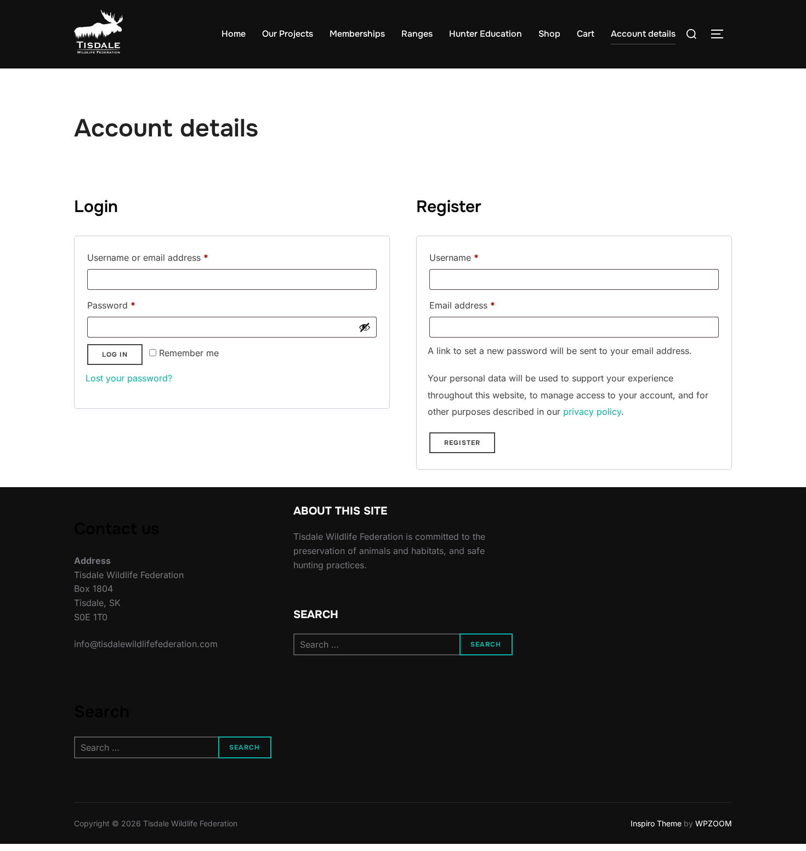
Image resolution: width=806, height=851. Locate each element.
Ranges (417, 33)
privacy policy (592, 411)
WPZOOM (713, 823)
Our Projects (287, 33)
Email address (480, 305)
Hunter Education (485, 33)
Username (472, 257)
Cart (585, 33)
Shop (549, 33)
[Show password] (365, 327)
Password (129, 305)
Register (462, 442)
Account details (643, 33)
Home (234, 33)
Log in (115, 354)
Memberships (357, 33)
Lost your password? (129, 378)
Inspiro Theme (656, 823)
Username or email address (166, 257)
